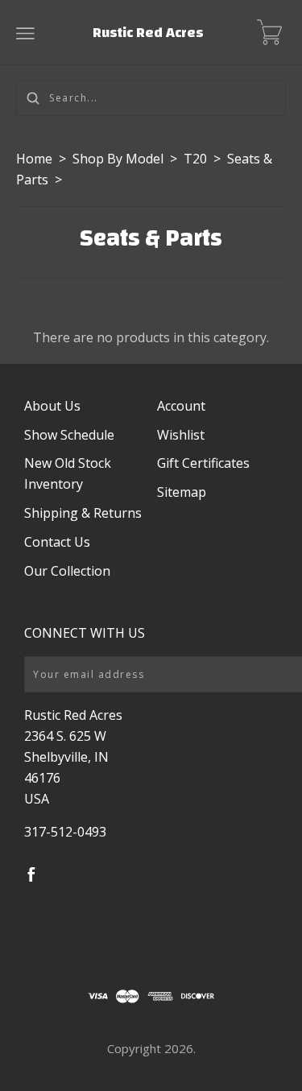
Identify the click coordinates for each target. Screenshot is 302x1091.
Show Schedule (69, 435)
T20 (195, 158)
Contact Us (57, 542)
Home (34, 158)
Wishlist (181, 435)
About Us (52, 406)
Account (181, 406)
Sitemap (181, 492)
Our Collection (67, 571)
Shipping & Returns (83, 513)
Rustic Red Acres (148, 32)
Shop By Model (117, 158)
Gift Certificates (203, 463)
